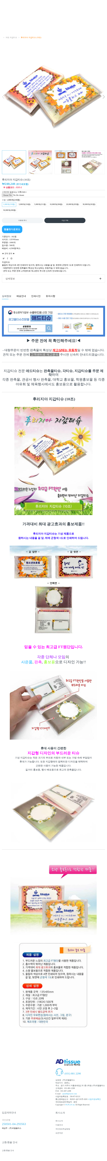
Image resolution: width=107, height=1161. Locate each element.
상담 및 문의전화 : (72, 1071)
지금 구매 (65, 220)
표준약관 (59, 1133)
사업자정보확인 (94, 1099)
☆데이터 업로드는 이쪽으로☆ (14, 192)
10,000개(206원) (56, 204)
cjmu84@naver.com (69, 1094)
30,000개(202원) (89, 204)
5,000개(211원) (40, 204)
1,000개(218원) (9, 204)
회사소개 (59, 1121)
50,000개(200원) (9, 210)
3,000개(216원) (25, 204)
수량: (11, 200)
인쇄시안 (36, 296)
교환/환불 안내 (8, 1150)
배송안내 (21, 296)
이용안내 (59, 1125)
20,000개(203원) (72, 204)
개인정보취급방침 (62, 1129)
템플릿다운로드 (12, 229)
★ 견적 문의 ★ (8, 253)
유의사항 (50, 296)
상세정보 (10, 278)
